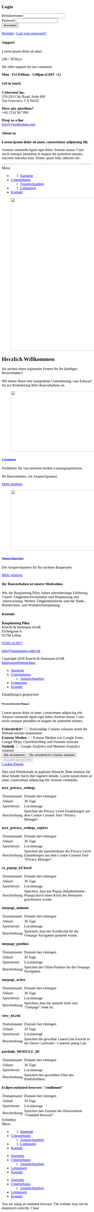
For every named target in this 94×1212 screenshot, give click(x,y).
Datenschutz (26, 663)
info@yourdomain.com (18, 124)
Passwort (8, 20)
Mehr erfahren (12, 484)
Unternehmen (21, 674)
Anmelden (10, 25)
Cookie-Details (13, 764)
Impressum (10, 663)
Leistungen (19, 683)
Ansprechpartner (32, 678)
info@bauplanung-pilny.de (21, 651)
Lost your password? (31, 33)
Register (8, 33)
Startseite (17, 670)
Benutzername (12, 16)
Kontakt (17, 687)
